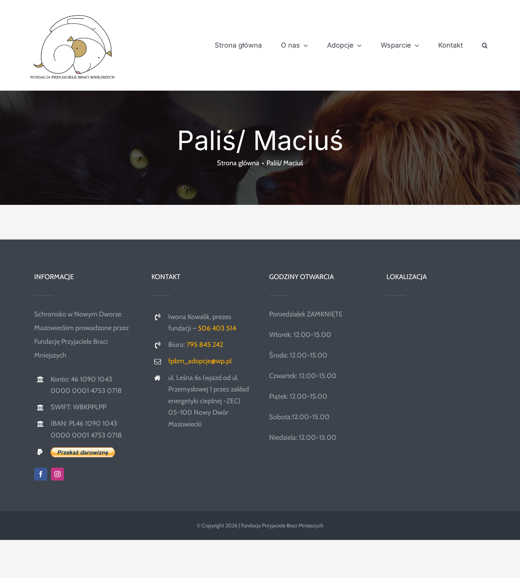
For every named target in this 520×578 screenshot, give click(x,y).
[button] (484, 45)
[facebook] (40, 474)
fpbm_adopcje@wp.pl (199, 361)
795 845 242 (205, 344)
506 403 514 (217, 328)
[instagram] (57, 474)
